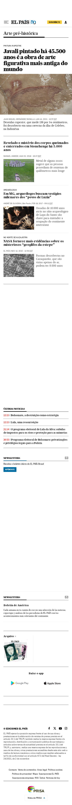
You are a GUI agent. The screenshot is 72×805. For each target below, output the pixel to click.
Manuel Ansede (10, 156)
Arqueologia (10, 190)
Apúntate (10, 469)
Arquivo (8, 636)
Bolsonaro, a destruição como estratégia (35, 415)
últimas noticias (14, 409)
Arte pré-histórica (20, 33)
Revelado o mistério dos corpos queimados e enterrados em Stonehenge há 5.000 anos (36, 147)
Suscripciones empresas (23, 778)
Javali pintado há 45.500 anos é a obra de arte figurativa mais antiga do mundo (35, 60)
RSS (37, 778)
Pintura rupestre (12, 46)
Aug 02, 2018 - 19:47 (30, 156)
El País (6, 251)
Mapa (35, 774)
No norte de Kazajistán (15, 237)
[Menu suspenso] (6, 22)
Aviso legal (42, 770)
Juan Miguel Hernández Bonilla (19, 119)
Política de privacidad (22, 774)
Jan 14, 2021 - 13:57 (46, 119)
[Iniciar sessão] (66, 22)
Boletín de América (16, 605)
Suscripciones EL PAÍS (49, 774)
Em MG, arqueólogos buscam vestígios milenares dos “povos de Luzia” (32, 195)
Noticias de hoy (53, 778)
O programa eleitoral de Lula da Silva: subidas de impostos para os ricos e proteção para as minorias (35, 431)
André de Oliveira (12, 203)
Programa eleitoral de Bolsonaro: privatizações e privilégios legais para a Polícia (35, 441)
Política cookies (55, 770)
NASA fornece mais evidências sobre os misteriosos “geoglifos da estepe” (33, 243)
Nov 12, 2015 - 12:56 (22, 251)
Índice (42, 778)
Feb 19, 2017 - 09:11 (42, 203)
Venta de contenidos (27, 770)
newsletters (11, 458)
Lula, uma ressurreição (24, 422)
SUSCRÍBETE (54, 22)
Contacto (13, 770)
